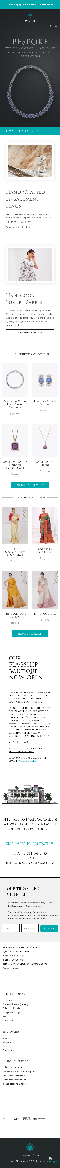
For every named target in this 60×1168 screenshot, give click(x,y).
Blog (4, 1016)
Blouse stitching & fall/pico (15, 1083)
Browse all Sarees (30, 634)
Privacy (36, 1155)
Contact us (7, 1020)
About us (7, 1000)
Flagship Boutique (19, 131)
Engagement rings (11, 1012)
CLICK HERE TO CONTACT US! (30, 844)
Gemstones (8, 1050)
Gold (4, 1046)
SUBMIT (49, 928)
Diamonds (7, 1041)
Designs (6, 1037)
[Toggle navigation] (4, 26)
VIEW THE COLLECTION (30, 332)
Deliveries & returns (12, 1067)
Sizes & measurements (13, 1075)
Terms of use (24, 1155)
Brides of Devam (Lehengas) (17, 1004)
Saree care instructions (14, 1079)
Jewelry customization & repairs (18, 1071)
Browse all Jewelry (30, 485)
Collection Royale (11, 1008)
